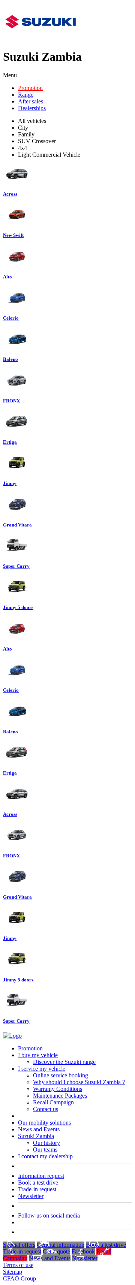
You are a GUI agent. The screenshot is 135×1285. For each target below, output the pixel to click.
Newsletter (31, 1196)
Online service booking (60, 1075)
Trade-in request (37, 1189)
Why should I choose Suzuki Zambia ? (79, 1082)
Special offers (19, 1245)
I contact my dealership (45, 1156)
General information (60, 1245)
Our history (46, 1143)
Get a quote (56, 1251)
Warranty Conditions (57, 1089)
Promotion (30, 88)
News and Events (39, 1129)
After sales (30, 101)
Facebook (83, 1251)
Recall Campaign (53, 1102)
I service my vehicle (41, 1068)
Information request (41, 1176)
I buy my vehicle (38, 1055)
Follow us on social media (49, 1215)
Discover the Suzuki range (64, 1062)
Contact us (45, 1109)
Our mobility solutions (44, 1122)
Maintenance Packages (60, 1095)
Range (25, 94)
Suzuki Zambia (36, 1136)
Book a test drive (38, 1182)
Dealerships (32, 108)
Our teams (45, 1149)
